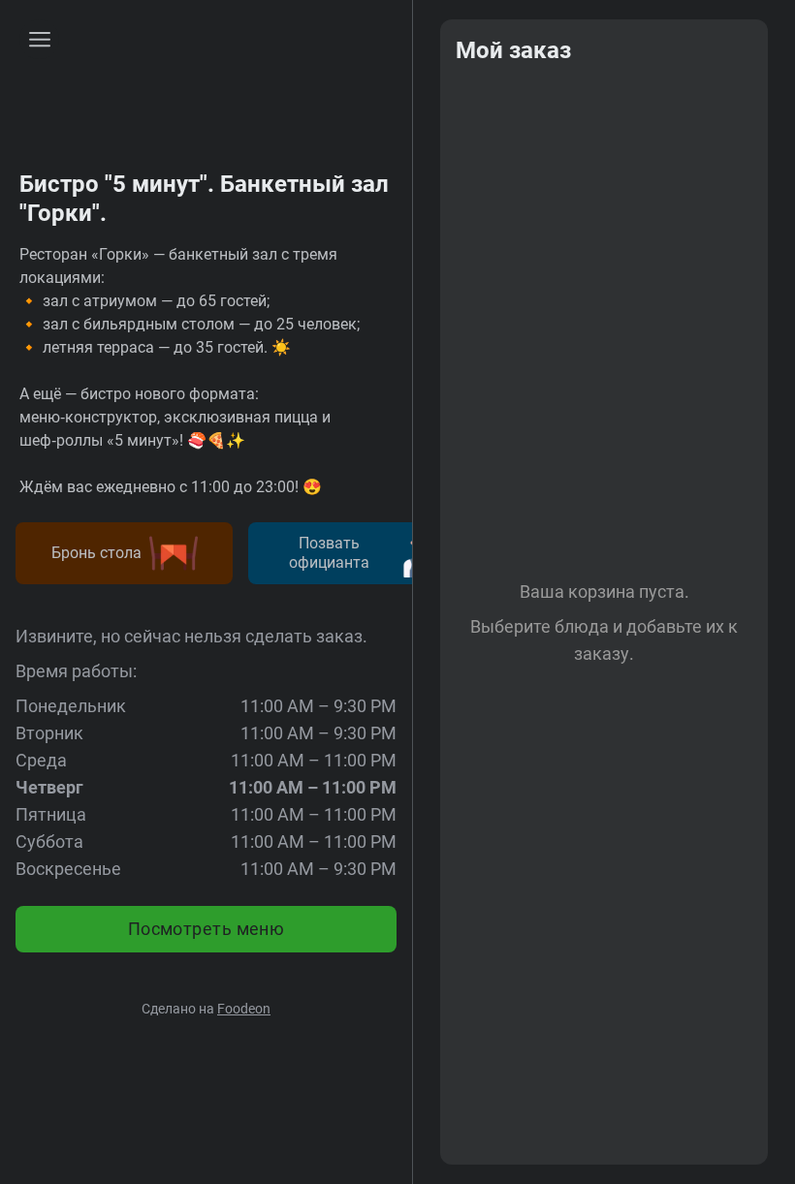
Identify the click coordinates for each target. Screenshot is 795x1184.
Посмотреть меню (206, 929)
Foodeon (243, 1008)
